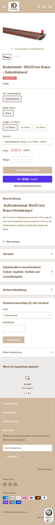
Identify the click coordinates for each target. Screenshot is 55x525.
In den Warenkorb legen (27, 170)
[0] (50, 6)
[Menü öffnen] (4, 6)
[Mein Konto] (44, 6)
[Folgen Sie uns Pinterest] (15, 484)
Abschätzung (13, 339)
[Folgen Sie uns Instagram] (10, 484)
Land (5, 309)
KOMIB (6, 84)
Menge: (6, 159)
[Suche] (38, 6)
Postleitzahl (8, 322)
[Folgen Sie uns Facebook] (5, 484)
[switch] (48, 520)
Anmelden (12, 456)
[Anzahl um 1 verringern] (14, 160)
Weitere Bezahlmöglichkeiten (27, 185)
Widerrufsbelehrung (12, 352)
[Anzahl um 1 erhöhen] (29, 160)
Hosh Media (47, 469)
